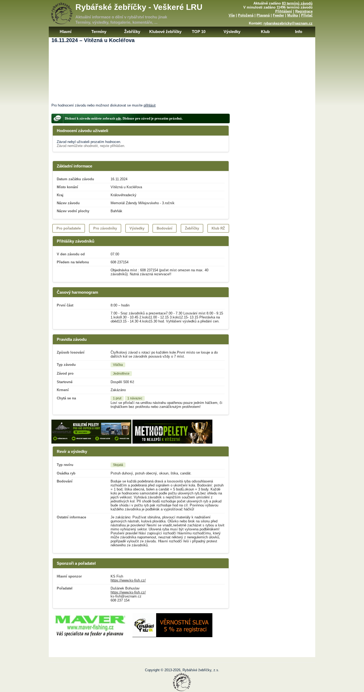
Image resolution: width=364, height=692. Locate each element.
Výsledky (232, 31)
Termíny (98, 31)
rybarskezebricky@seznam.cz (288, 23)
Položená (245, 15)
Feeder (278, 15)
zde (118, 118)
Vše (232, 15)
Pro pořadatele (68, 228)
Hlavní (65, 31)
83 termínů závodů (297, 3)
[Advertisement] (182, 63)
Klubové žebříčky (165, 31)
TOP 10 (198, 31)
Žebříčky (132, 31)
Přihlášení (283, 11)
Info (298, 31)
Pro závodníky (105, 228)
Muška (292, 15)
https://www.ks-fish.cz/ (128, 580)
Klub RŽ (218, 228)
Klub (265, 31)
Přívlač (307, 15)
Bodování (164, 228)
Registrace (304, 11)
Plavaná (263, 15)
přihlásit (150, 105)
